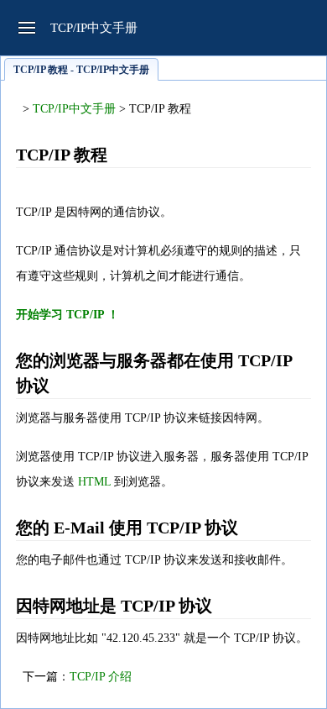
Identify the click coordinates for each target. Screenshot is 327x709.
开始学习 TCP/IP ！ (67, 314)
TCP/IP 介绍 (101, 676)
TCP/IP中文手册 (74, 108)
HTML (94, 481)
